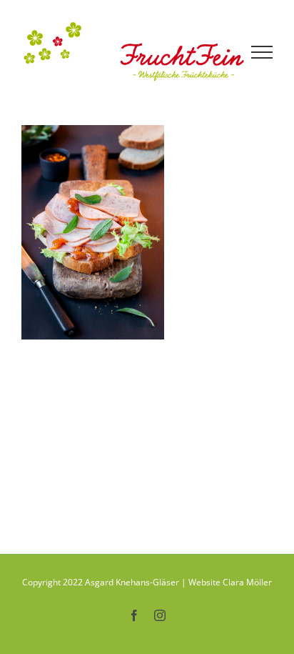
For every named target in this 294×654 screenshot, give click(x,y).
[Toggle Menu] (262, 52)
